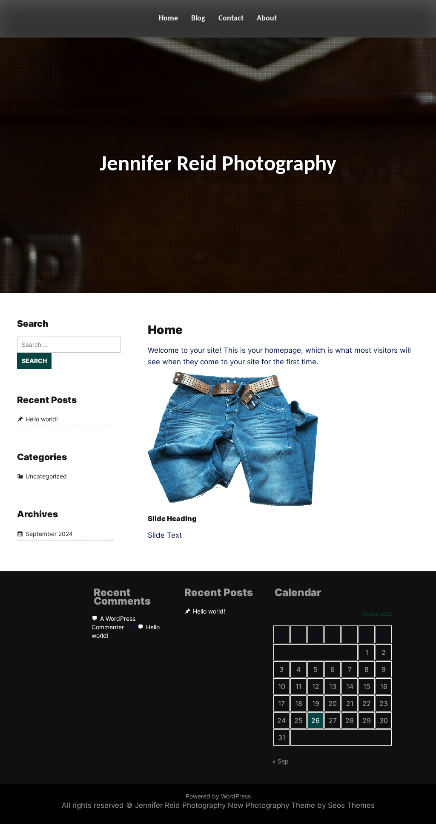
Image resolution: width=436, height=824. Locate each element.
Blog (198, 18)
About (267, 18)
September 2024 (49, 533)
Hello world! (42, 419)
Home (168, 18)
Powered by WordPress (218, 796)
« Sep (280, 761)
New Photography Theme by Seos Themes (301, 805)
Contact (231, 18)
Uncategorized (46, 476)
